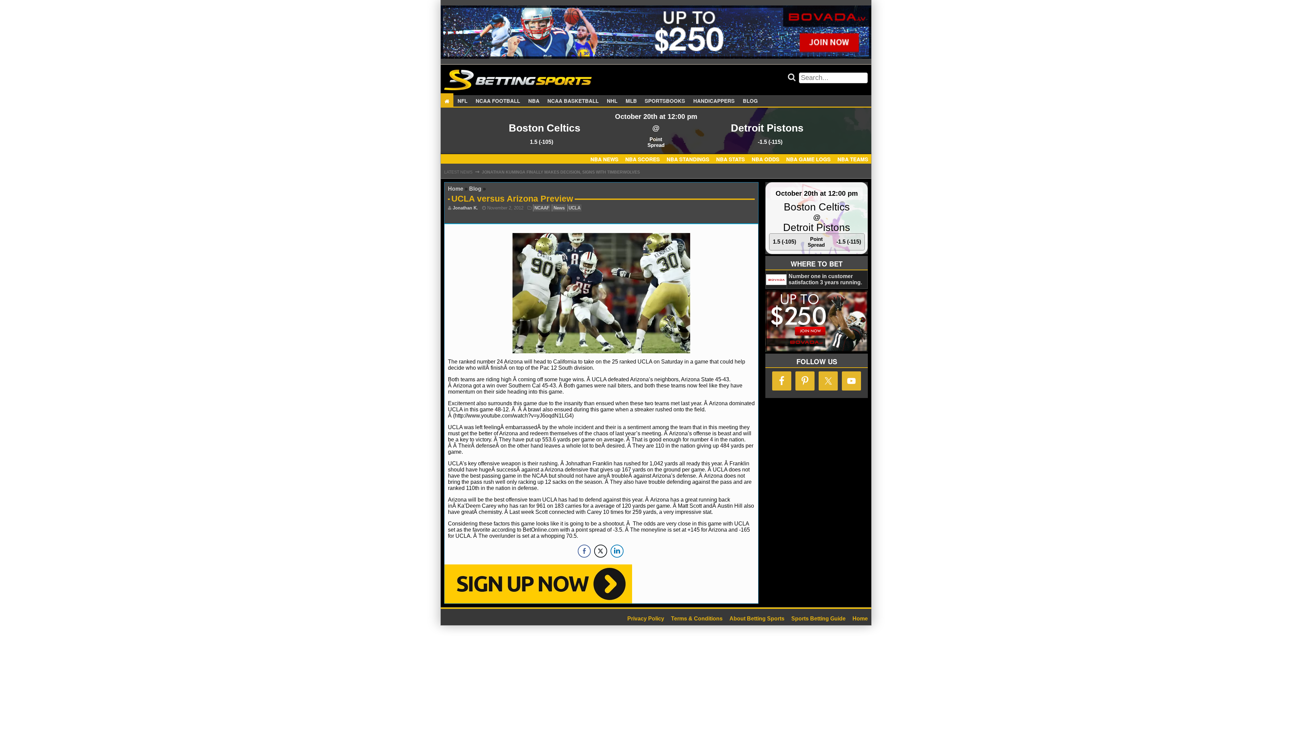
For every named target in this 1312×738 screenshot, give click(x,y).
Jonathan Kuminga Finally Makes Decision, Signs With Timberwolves (561, 172)
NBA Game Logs (808, 159)
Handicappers (714, 101)
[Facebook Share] (584, 551)
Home (455, 189)
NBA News (604, 159)
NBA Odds (765, 159)
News (559, 207)
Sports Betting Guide (818, 618)
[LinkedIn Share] (617, 551)
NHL (612, 101)
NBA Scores (642, 159)
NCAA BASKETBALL (573, 101)
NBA (533, 101)
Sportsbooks (665, 101)
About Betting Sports (756, 618)
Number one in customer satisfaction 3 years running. (825, 279)
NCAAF (541, 207)
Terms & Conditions (697, 618)
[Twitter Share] (600, 551)
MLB (631, 101)
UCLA (574, 207)
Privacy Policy (645, 618)
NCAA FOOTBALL (498, 101)
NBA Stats (730, 159)
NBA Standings (688, 159)
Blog (750, 101)
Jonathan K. (465, 207)
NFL (462, 101)
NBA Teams (852, 159)
